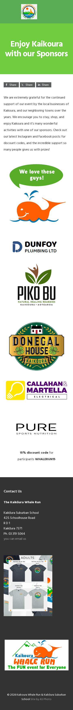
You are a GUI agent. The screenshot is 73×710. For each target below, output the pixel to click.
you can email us (15, 539)
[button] (67, 12)
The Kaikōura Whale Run (29, 11)
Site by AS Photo (41, 699)
